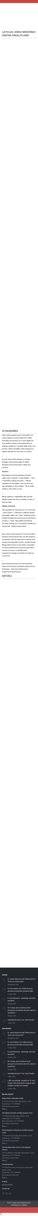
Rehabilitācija (19, 129)
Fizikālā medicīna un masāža (19, 293)
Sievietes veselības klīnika (19, 65)
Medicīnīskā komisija (19, 229)
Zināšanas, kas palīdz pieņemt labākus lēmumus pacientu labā (19, 895)
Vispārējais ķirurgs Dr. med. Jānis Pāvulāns (21, 1020)
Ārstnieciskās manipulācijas (19, 357)
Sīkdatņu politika (7, 1184)
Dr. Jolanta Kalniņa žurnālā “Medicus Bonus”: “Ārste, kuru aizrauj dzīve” (17, 608)
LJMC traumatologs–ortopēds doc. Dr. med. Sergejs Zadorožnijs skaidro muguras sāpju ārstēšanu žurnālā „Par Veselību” (18, 846)
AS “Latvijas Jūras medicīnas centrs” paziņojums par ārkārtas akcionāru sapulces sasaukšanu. (22, 1010)
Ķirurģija (19, 161)
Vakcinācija (19, 97)
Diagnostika (19, 325)
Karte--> (4, 1109)
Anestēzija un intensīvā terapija (19, 421)
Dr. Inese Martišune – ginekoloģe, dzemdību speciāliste (15, 704)
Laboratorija (19, 261)
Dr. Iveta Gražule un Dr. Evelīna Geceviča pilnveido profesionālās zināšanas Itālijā (20, 990)
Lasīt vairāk (8, 618)
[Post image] (4, 980)
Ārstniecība (19, 389)
